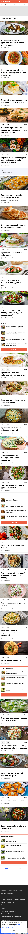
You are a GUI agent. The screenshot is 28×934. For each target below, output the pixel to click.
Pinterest (22, 899)
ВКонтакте (9, 899)
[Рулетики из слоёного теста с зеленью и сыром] (14, 388)
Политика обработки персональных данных (11, 913)
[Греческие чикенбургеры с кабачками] (14, 240)
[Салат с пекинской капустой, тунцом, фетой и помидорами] (14, 733)
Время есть (16, 170)
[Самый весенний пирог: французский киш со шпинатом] (14, 443)
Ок (14, 930)
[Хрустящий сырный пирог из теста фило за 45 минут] (14, 213)
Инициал (9, 902)
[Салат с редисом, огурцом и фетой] (14, 591)
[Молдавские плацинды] (14, 648)
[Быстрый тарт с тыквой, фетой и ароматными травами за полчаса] (14, 183)
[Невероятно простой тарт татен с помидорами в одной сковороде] (14, 58)
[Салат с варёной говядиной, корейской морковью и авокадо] (14, 561)
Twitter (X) (16, 899)
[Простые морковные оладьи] (14, 789)
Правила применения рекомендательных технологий (11, 917)
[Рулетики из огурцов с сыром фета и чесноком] (14, 706)
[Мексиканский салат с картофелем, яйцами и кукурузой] (14, 618)
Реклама (15, 890)
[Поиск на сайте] (19, 1)
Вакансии (3, 893)
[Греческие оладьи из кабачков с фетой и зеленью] (14, 360)
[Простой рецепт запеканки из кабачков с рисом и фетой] (14, 88)
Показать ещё (14, 349)
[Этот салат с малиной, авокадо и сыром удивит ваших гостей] (14, 298)
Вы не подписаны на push (7, 904)
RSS (13, 902)
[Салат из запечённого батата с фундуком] (14, 814)
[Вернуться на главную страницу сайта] (6, 1)
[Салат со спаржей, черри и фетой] (14, 533)
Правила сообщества (6, 920)
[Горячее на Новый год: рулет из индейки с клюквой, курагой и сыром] (14, 145)
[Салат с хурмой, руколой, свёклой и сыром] (14, 761)
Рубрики (9, 890)
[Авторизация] (26, 1)
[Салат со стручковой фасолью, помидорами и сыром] (14, 268)
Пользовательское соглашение (8, 911)
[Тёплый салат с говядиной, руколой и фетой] (14, 473)
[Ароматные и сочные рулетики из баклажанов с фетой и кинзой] (14, 28)
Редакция (21, 890)
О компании (10, 893)
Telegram (3, 899)
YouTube (3, 902)
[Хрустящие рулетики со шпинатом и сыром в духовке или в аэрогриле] (14, 115)
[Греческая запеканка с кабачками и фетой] (14, 416)
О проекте (3, 890)
